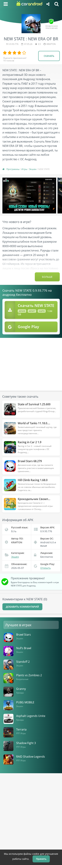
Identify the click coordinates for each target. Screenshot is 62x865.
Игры (24, 169)
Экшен (32, 169)
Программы (12, 169)
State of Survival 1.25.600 (34, 404)
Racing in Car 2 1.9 (29, 442)
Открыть (45, 568)
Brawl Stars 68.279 (30, 461)
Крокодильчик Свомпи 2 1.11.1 (38, 499)
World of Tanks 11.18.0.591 (35, 423)
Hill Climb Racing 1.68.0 (33, 480)
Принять (41, 858)
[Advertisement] (31, 362)
